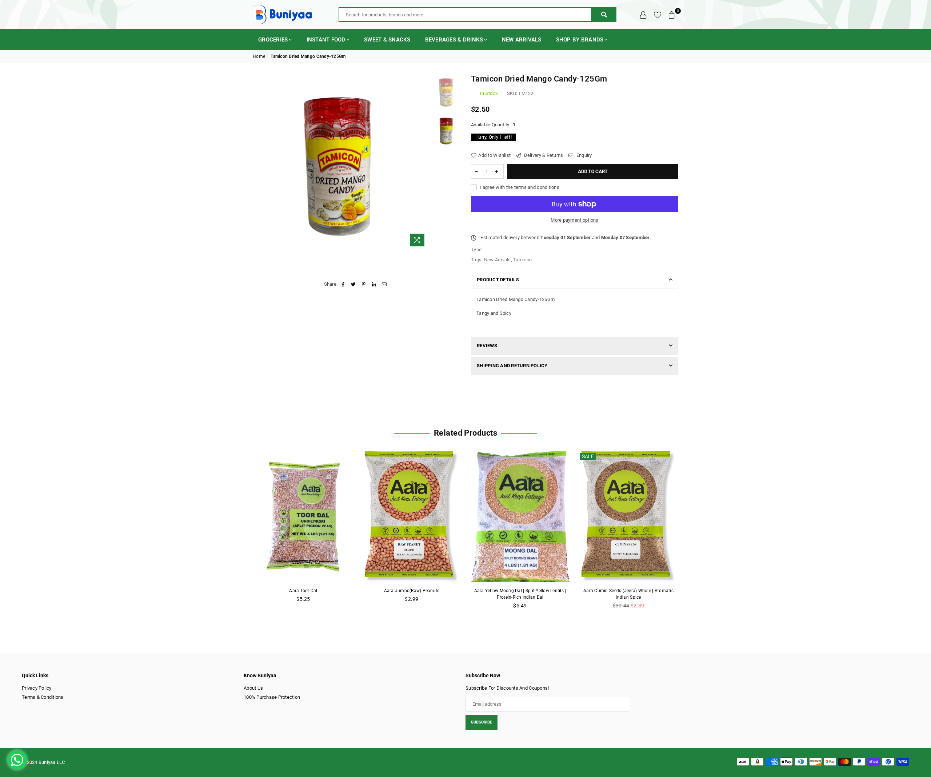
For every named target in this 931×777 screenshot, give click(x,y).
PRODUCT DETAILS (498, 279)
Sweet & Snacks (387, 39)
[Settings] (643, 14)
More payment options (574, 220)
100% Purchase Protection (272, 697)
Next (422, 161)
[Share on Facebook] (343, 284)
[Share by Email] (384, 284)
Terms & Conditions (43, 697)
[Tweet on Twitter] (353, 284)
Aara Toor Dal (303, 590)
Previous (259, 161)
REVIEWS (487, 345)
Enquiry (583, 155)
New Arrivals (522, 39)
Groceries (273, 39)
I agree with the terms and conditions (519, 187)
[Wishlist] (657, 14)
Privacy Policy (37, 688)
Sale (588, 456)
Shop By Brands (580, 39)
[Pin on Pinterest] (364, 284)
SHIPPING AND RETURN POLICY (512, 365)
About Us (253, 688)
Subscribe (481, 722)
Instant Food (326, 39)
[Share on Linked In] (374, 284)
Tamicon (522, 259)
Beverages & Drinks (454, 39)
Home (259, 56)
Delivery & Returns (543, 155)
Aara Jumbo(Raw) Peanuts (412, 590)
